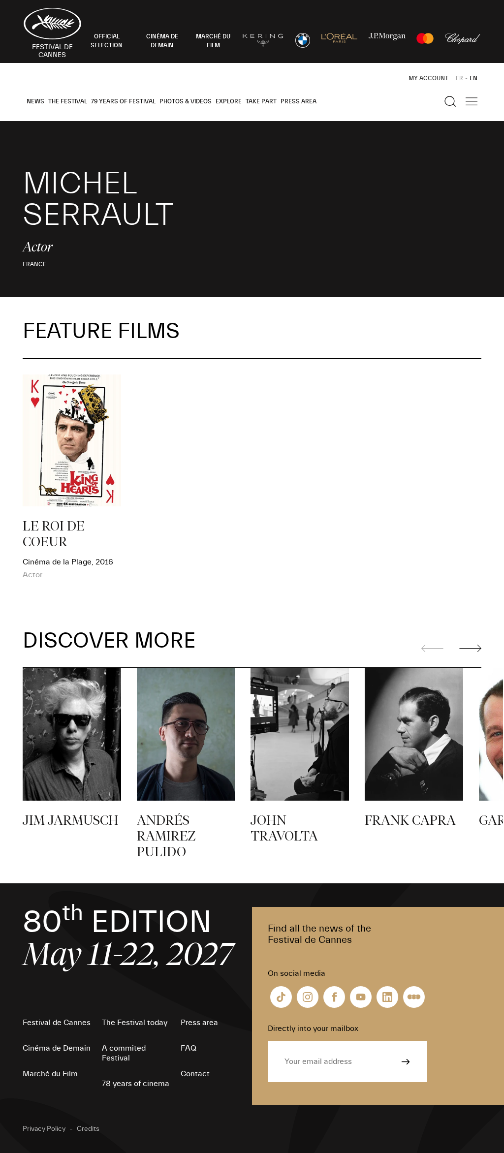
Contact (195, 1073)
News (35, 101)
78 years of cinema (135, 1083)
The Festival (67, 101)
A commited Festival (124, 1053)
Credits (88, 1129)
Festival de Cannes (57, 1022)
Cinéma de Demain (57, 1048)
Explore (229, 101)
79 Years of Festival (123, 101)
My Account (428, 78)
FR (459, 78)
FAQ (188, 1048)
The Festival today (134, 1022)
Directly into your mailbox (313, 1028)
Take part (261, 101)
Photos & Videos (185, 101)
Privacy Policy (44, 1129)
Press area (298, 101)
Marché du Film (50, 1073)
